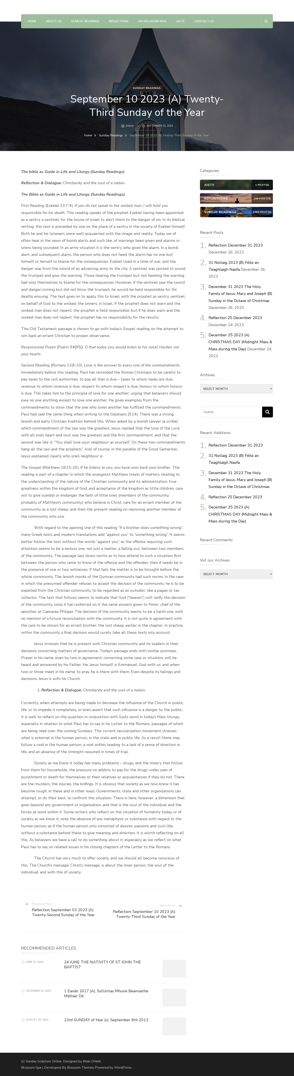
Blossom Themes (80, 1067)
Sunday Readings (85, 21)
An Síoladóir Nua (152, 21)
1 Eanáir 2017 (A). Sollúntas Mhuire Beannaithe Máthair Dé (106, 993)
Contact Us (204, 21)
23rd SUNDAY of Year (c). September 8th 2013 (106, 1020)
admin (130, 125)
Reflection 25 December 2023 (235, 317)
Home (32, 21)
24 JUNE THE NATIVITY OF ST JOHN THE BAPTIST (102, 965)
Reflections (118, 21)
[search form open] (266, 21)
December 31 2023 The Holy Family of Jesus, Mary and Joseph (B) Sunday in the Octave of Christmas (240, 293)
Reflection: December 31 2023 (236, 245)
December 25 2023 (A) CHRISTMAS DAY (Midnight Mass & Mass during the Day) (240, 342)
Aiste (180, 21)
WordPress (123, 1067)
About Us (54, 21)
